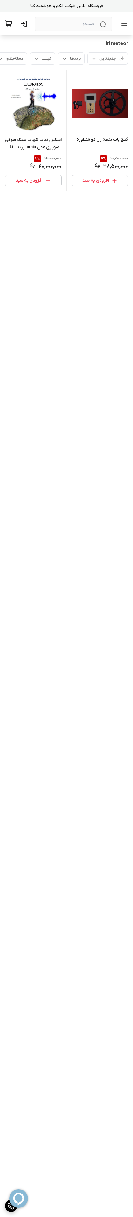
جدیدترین (107, 58)
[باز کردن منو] (123, 24)
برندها (75, 58)
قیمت (46, 58)
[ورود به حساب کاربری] (25, 23)
